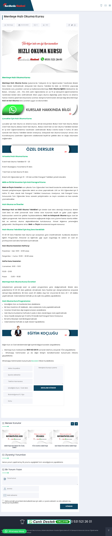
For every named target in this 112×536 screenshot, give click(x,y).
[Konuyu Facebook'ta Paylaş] (69, 25)
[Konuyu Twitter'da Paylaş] (72, 25)
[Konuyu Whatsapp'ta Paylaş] (75, 25)
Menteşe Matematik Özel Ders (14, 446)
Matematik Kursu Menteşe (66, 446)
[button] (40, 311)
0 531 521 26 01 (81, 521)
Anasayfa (7, 19)
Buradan (35, 361)
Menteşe (13, 19)
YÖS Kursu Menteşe (40, 446)
